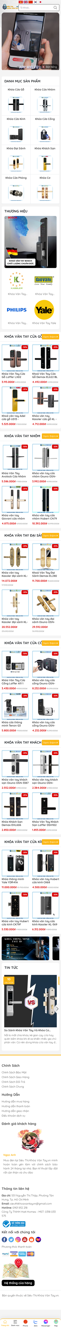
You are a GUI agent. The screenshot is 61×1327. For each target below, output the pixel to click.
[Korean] (35, 1)
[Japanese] (40, 1)
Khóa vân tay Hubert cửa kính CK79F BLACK (15, 923)
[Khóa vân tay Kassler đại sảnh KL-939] (15, 602)
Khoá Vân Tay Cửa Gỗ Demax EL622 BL (45, 375)
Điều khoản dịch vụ (13, 1115)
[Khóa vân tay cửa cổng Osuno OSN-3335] (45, 706)
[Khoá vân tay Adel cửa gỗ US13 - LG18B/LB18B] (15, 399)
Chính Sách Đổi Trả (13, 1081)
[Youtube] (24, 1239)
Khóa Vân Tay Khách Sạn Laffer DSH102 (45, 823)
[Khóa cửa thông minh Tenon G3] (15, 706)
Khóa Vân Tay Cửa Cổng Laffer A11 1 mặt (13, 682)
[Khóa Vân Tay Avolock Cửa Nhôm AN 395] (15, 457)
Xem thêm (50, 336)
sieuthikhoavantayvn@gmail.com (31, 1203)
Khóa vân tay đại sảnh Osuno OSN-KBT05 (43, 620)
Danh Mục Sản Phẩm (22, 81)
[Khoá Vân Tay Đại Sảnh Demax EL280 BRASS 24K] (45, 556)
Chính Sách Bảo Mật (14, 1072)
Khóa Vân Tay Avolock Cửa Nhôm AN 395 (14, 475)
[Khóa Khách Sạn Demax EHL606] (15, 805)
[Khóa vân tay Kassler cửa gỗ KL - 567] (45, 399)
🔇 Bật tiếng (49, 66)
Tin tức (11, 967)
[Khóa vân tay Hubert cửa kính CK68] (45, 863)
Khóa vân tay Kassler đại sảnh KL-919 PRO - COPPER (15, 574)
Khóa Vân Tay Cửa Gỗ (23, 336)
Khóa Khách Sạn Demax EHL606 (12, 823)
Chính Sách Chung (13, 1086)
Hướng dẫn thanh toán (16, 1106)
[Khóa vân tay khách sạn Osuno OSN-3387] (15, 763)
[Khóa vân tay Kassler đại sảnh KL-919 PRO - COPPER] (15, 556)
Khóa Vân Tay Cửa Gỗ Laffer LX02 (13, 375)
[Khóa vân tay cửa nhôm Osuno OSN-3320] (45, 457)
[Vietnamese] (21, 1)
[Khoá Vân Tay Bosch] (30, 242)
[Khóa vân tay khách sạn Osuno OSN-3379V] (45, 763)
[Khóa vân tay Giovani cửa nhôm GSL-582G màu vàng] (15, 499)
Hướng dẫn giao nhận (15, 1111)
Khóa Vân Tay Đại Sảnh (25, 535)
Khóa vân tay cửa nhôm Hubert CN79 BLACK (44, 517)
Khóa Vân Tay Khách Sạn (26, 742)
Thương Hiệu (15, 211)
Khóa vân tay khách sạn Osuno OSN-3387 (15, 781)
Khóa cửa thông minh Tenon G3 (12, 724)
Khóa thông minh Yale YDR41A (13, 881)
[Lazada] (38, 1239)
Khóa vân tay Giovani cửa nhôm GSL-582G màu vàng (15, 517)
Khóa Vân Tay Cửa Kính (25, 842)
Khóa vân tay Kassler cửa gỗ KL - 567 (44, 417)
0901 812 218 (20, 1207)
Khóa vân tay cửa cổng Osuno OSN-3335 (43, 724)
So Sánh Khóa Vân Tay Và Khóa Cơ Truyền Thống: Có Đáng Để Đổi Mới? (27, 1030)
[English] (26, 1)
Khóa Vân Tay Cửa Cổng (25, 643)
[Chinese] (30, 1)
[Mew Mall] (25, 948)
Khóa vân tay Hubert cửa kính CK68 (45, 881)
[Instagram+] (18, 1239)
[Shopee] (31, 1239)
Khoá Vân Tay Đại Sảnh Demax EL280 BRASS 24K (44, 574)
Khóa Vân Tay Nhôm (22, 436)
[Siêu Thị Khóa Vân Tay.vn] (10, 6)
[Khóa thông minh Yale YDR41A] (15, 863)
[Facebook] (4, 1239)
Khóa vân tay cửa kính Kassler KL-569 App (44, 923)
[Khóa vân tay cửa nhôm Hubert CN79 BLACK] (45, 499)
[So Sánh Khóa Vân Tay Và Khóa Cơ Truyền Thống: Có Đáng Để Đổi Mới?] (30, 1001)
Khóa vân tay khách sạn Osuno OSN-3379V (45, 781)
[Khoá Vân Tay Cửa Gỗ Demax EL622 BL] (45, 357)
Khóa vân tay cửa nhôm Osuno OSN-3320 (44, 475)
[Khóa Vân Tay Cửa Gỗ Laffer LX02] (15, 357)
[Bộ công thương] (13, 1223)
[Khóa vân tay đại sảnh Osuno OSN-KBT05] (45, 602)
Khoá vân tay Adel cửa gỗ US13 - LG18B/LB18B (13, 417)
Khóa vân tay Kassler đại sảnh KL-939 (15, 620)
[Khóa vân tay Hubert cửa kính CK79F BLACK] (15, 905)
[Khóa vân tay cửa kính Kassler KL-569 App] (45, 905)
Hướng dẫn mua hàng (15, 1101)
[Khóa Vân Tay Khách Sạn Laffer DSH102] (45, 805)
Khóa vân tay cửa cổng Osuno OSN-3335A (43, 682)
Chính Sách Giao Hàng (15, 1077)
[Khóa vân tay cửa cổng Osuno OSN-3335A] (45, 664)
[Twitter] (11, 1239)
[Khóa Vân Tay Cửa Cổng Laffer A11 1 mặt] (15, 664)
